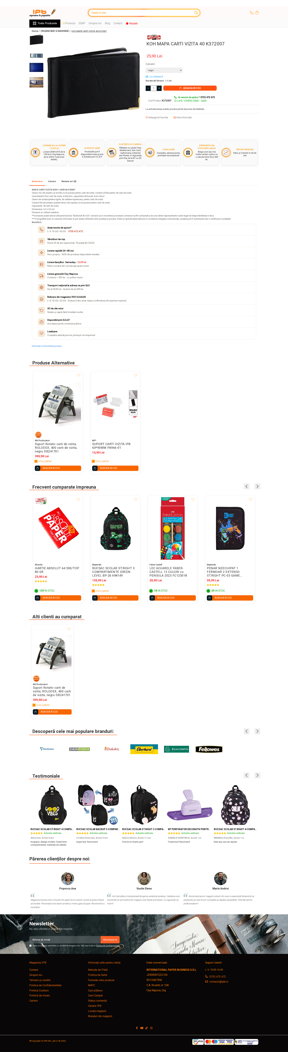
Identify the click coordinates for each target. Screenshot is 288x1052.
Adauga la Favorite (158, 117)
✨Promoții (68, 23)
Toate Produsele (47, 23)
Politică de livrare (39, 995)
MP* (94, 440)
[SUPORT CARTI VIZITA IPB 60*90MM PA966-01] (115, 404)
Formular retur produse (101, 980)
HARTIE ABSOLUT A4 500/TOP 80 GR (57, 570)
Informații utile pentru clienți (104, 962)
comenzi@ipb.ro (218, 981)
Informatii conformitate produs (47, 346)
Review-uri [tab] (69, 181)
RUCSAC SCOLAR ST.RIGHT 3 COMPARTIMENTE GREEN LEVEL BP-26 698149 (113, 571)
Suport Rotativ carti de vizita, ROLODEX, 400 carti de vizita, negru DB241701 (56, 447)
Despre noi (95, 23)
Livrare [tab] (52, 181)
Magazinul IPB (37, 962)
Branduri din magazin (100, 1016)
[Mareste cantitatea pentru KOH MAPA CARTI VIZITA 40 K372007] (159, 88)
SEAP (82, 23)
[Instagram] (151, 1028)
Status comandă (97, 1000)
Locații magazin (97, 1011)
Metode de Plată (98, 969)
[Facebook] (137, 1028)
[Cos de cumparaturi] (257, 13)
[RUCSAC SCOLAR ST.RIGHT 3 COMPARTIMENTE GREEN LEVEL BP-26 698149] (115, 528)
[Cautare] (196, 13)
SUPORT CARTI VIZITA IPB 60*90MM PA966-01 (111, 446)
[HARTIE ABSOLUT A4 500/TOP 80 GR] (58, 528)
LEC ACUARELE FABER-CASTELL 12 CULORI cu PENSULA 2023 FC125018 (168, 571)
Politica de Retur (97, 975)
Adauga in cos (192, 88)
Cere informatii (184, 117)
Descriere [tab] (37, 181)
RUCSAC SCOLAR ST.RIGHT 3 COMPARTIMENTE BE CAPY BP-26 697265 (161, 829)
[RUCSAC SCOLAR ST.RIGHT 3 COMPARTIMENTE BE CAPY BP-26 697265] (144, 805)
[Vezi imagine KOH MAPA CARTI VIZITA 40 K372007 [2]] (36, 67)
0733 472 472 (75, 231)
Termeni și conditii (39, 980)
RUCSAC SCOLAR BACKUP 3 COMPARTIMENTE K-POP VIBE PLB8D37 (114, 829)
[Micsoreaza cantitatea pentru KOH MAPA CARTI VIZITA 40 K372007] (148, 88)
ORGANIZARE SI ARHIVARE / (56, 31)
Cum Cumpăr (95, 995)
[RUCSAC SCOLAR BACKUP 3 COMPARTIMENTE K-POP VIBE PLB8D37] (98, 805)
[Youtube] (142, 1028)
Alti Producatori (42, 440)
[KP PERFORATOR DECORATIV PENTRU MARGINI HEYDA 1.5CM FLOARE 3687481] (190, 805)
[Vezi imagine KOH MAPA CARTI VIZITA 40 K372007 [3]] (36, 82)
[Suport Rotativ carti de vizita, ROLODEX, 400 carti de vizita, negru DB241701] (58, 404)
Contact (118, 23)
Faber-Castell (156, 564)
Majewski (96, 564)
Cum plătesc (95, 990)
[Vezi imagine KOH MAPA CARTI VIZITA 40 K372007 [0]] (36, 40)
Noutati (133, 23)
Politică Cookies (39, 990)
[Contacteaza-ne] (252, 13)
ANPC (91, 985)
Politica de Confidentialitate (108, 946)
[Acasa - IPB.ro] (46, 13)
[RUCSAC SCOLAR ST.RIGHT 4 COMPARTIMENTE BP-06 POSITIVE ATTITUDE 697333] (52, 805)
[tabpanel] (93, 82)
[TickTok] (146, 1028)
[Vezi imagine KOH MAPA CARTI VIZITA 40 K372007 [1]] (36, 56)
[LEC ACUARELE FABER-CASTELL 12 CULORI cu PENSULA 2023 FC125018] (173, 528)
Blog (107, 23)
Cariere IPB (94, 1005)
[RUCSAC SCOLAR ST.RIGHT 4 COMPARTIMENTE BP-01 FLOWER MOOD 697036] (235, 805)
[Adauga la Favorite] (78, 375)
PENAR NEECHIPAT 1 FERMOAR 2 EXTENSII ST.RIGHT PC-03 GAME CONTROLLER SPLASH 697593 (229, 571)
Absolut (38, 564)
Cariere (33, 1000)
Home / (36, 31)
